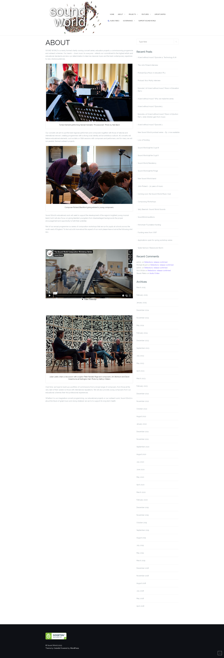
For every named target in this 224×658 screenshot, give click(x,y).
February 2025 (141, 295)
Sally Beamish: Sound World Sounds (151, 209)
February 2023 (142, 386)
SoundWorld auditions (146, 217)
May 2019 (140, 553)
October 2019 (141, 523)
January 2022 (141, 424)
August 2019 (141, 538)
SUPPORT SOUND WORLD (147, 21)
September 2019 (142, 530)
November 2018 (142, 576)
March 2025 (140, 287)
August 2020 (141, 454)
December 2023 (142, 340)
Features (145, 14)
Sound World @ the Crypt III (148, 148)
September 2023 (142, 348)
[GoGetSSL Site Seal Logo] (61, 636)
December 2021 (142, 432)
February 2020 (142, 500)
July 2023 (140, 356)
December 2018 (142, 568)
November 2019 (142, 515)
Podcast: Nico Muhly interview (149, 80)
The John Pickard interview (148, 65)
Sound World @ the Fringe (148, 171)
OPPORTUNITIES (159, 14)
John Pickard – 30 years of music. (150, 186)
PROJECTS (132, 14)
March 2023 (140, 378)
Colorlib (57, 648)
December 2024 (142, 310)
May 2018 (140, 598)
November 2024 (142, 318)
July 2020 (140, 462)
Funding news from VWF (147, 232)
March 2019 (140, 560)
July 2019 (140, 545)
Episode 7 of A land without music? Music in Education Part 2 (158, 89)
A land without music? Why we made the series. (156, 99)
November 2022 (142, 401)
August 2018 (141, 583)
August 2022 (141, 416)
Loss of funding (144, 140)
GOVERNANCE (128, 21)
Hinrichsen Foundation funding (149, 225)
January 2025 (141, 303)
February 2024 (142, 333)
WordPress (74, 648)
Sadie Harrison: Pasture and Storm (150, 248)
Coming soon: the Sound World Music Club (154, 194)
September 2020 (142, 447)
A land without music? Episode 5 (150, 106)
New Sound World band (147, 178)
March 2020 (141, 492)
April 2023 (140, 371)
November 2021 (142, 439)
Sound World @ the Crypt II (148, 155)
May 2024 (140, 325)
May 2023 (140, 363)
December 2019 (142, 507)
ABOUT (120, 14)
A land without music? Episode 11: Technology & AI (157, 57)
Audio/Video (114, 21)
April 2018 (140, 606)
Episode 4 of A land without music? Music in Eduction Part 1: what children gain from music (158, 115)
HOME (112, 14)
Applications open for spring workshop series (155, 240)
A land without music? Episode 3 (150, 125)
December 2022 (142, 394)
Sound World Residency (147, 163)
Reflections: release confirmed (155, 262)
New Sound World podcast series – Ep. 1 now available (158, 132)
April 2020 (140, 485)
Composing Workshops (147, 202)
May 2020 (140, 477)
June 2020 (140, 469)
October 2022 (141, 409)
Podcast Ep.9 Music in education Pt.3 (151, 73)
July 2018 (140, 591)
